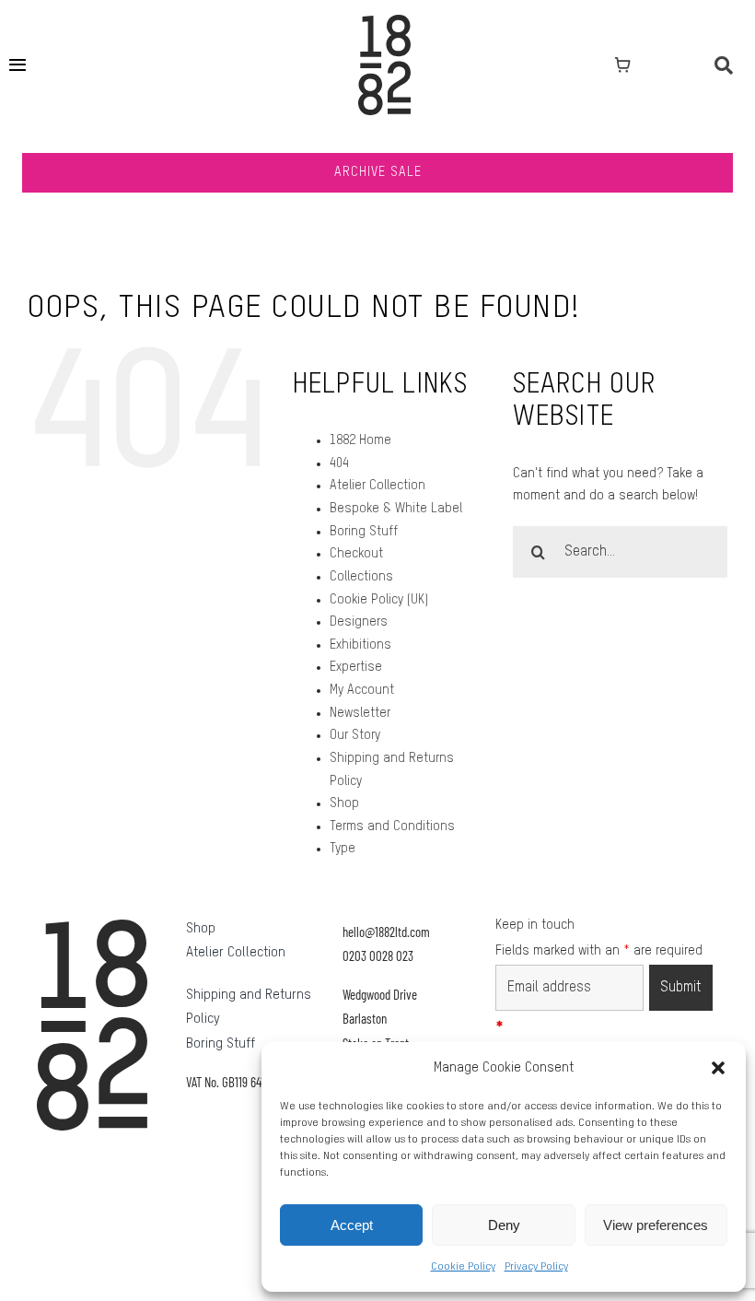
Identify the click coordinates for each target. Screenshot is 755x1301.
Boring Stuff (364, 531)
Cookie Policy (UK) (379, 599)
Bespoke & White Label (396, 508)
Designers (359, 621)
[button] (718, 1068)
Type (342, 848)
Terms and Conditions (392, 826)
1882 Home (360, 440)
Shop (344, 803)
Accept (352, 1225)
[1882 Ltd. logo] (384, 21)
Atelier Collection (377, 485)
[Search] (723, 65)
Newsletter (360, 713)
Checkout (356, 553)
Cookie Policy (463, 1266)
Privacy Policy (536, 1266)
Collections (361, 576)
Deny (504, 1225)
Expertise (356, 667)
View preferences (655, 1225)
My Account (362, 690)
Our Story (355, 735)
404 (339, 463)
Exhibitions (360, 645)
